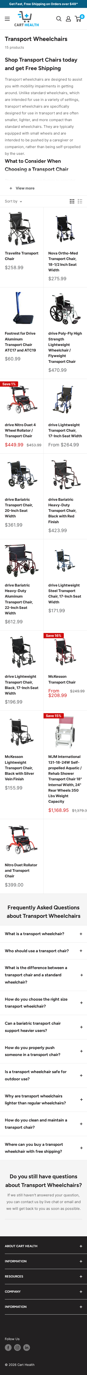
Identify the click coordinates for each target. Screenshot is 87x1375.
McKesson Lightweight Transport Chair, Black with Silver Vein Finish (19, 767)
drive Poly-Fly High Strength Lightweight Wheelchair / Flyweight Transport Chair (65, 347)
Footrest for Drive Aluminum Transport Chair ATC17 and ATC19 (20, 341)
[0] (78, 19)
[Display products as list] (80, 201)
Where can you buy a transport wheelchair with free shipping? (34, 1148)
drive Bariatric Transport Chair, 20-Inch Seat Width (19, 508)
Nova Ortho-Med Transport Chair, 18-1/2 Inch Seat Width (63, 261)
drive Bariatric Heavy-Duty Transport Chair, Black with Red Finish (62, 510)
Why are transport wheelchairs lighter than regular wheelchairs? (35, 1100)
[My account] (68, 18)
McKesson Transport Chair (62, 679)
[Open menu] (7, 19)
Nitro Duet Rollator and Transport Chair (21, 871)
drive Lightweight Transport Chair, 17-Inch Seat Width (65, 430)
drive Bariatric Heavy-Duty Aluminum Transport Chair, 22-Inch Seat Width (19, 599)
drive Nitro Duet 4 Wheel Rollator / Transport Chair (20, 430)
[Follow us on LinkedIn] (26, 1347)
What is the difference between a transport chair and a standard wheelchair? (36, 974)
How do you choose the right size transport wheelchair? (36, 1003)
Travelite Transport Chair (21, 256)
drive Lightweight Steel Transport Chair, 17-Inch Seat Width (64, 593)
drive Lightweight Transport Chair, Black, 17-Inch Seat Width (21, 685)
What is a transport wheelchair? (34, 933)
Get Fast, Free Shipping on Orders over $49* (43, 4)
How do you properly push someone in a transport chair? (32, 1051)
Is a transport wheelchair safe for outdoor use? (35, 1075)
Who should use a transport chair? (37, 950)
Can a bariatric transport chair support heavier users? (33, 1027)
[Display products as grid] (72, 201)
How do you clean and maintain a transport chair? (36, 1124)
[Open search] (59, 18)
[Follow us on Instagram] (17, 1347)
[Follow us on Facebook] (8, 1347)
